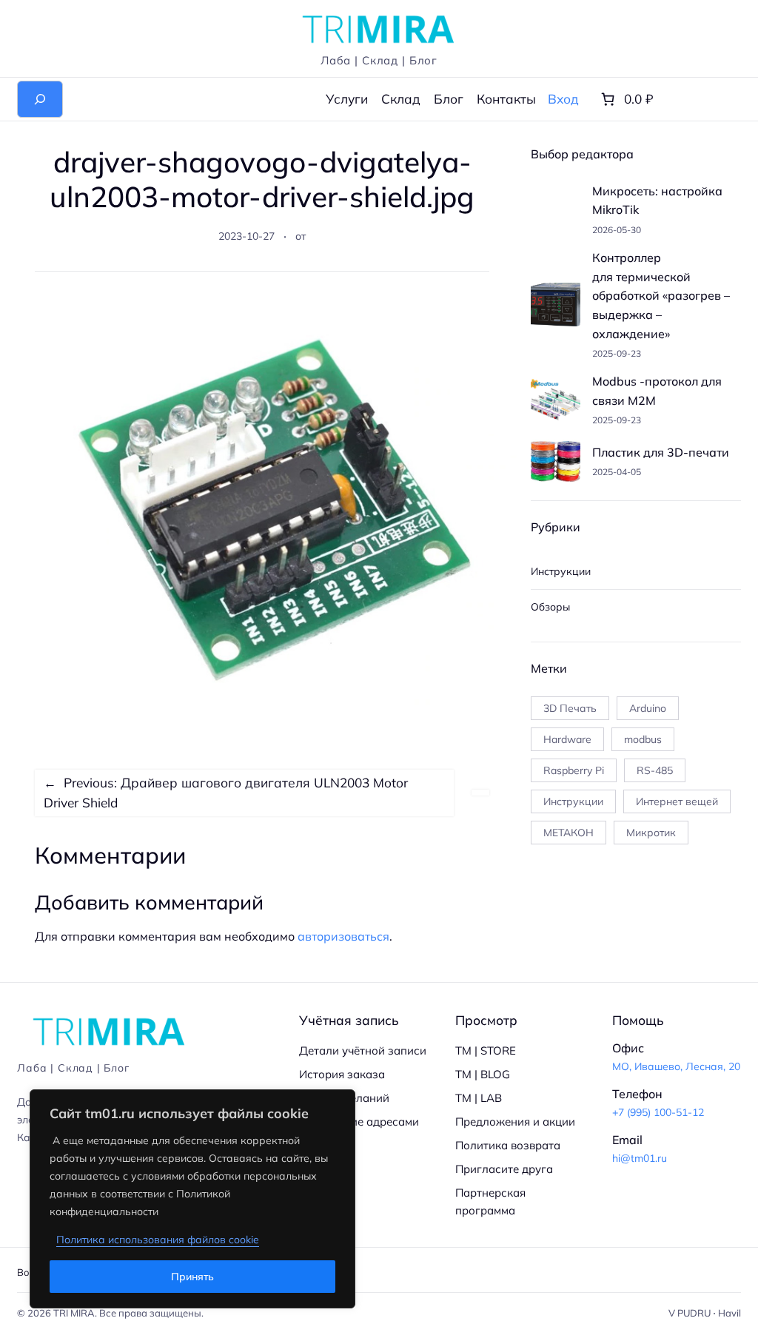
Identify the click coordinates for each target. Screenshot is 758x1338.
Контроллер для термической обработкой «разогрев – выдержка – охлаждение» (661, 295)
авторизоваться (343, 936)
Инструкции (561, 571)
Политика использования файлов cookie (157, 1239)
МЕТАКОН (568, 832)
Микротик (651, 832)
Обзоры (550, 606)
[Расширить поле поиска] (40, 99)
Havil (729, 1313)
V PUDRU (689, 1313)
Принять (192, 1276)
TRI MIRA (74, 1313)
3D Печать (570, 708)
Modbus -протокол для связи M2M (657, 391)
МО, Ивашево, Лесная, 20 (676, 1066)
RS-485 (655, 770)
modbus (643, 739)
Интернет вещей (677, 801)
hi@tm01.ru (639, 1158)
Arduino (647, 708)
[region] (192, 1198)
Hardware (567, 739)
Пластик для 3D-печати (660, 452)
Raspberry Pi (573, 770)
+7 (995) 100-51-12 (658, 1112)
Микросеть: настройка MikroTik (657, 201)
